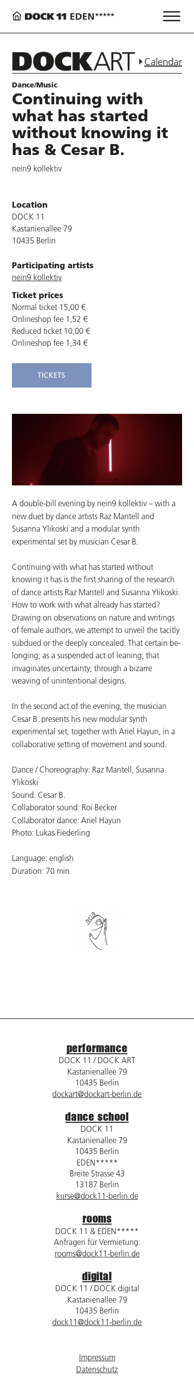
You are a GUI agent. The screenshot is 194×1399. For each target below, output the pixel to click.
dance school (96, 1116)
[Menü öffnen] (171, 16)
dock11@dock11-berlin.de (97, 1322)
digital (96, 1276)
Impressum (97, 1357)
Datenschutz (97, 1369)
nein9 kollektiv (37, 277)
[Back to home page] (63, 16)
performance (97, 1048)
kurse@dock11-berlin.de (97, 1196)
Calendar (163, 62)
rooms (97, 1218)
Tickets (52, 375)
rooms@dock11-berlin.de (97, 1253)
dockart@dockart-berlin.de (97, 1094)
